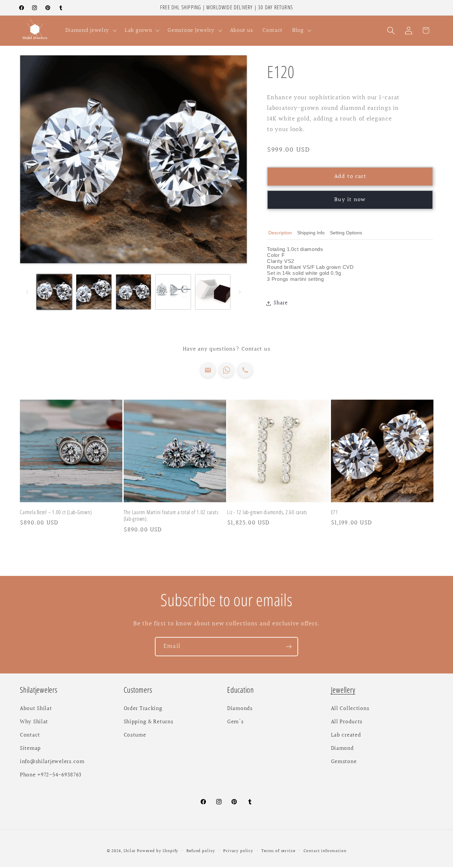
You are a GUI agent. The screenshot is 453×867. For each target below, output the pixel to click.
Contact (30, 735)
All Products (347, 722)
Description (280, 232)
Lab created (346, 735)
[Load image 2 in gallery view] (93, 292)
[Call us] (245, 370)
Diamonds (240, 708)
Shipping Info (311, 232)
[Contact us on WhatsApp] (226, 370)
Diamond (342, 748)
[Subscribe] (288, 646)
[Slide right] (239, 291)
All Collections (350, 708)
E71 (334, 512)
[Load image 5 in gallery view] (212, 292)
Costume (135, 735)
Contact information (325, 851)
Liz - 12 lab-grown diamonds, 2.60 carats (267, 512)
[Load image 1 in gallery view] (54, 292)
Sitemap (30, 748)
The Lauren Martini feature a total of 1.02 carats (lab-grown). (171, 516)
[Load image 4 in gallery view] (173, 292)
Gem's (235, 722)
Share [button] (281, 303)
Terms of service (278, 851)
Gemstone (344, 761)
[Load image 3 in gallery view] (133, 292)
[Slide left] (27, 291)
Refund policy (200, 851)
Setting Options (346, 232)
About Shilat (36, 708)
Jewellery (343, 690)
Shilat (130, 851)
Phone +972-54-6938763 (51, 775)
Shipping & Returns (148, 722)
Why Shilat (34, 722)
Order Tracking (143, 708)
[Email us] (208, 370)
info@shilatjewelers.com (52, 761)
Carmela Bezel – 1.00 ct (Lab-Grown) (56, 512)
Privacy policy (238, 851)
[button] (90, 30)
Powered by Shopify (157, 851)
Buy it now (350, 199)
